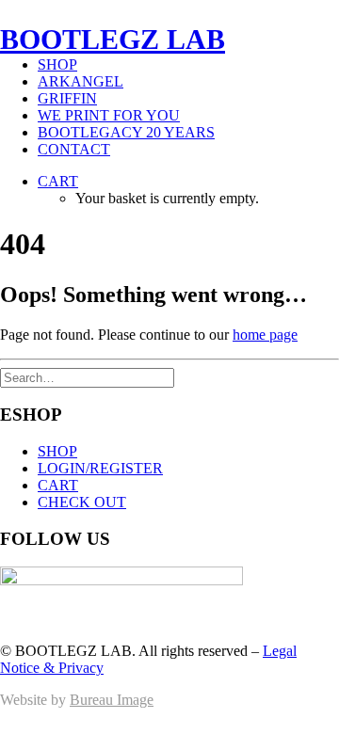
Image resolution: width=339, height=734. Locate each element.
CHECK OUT (82, 502)
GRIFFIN (67, 98)
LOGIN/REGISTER (100, 468)
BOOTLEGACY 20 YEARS (126, 132)
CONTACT (74, 149)
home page (265, 335)
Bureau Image (111, 700)
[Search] (87, 377)
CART (58, 485)
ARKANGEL (80, 81)
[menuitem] (188, 64)
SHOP (57, 64)
